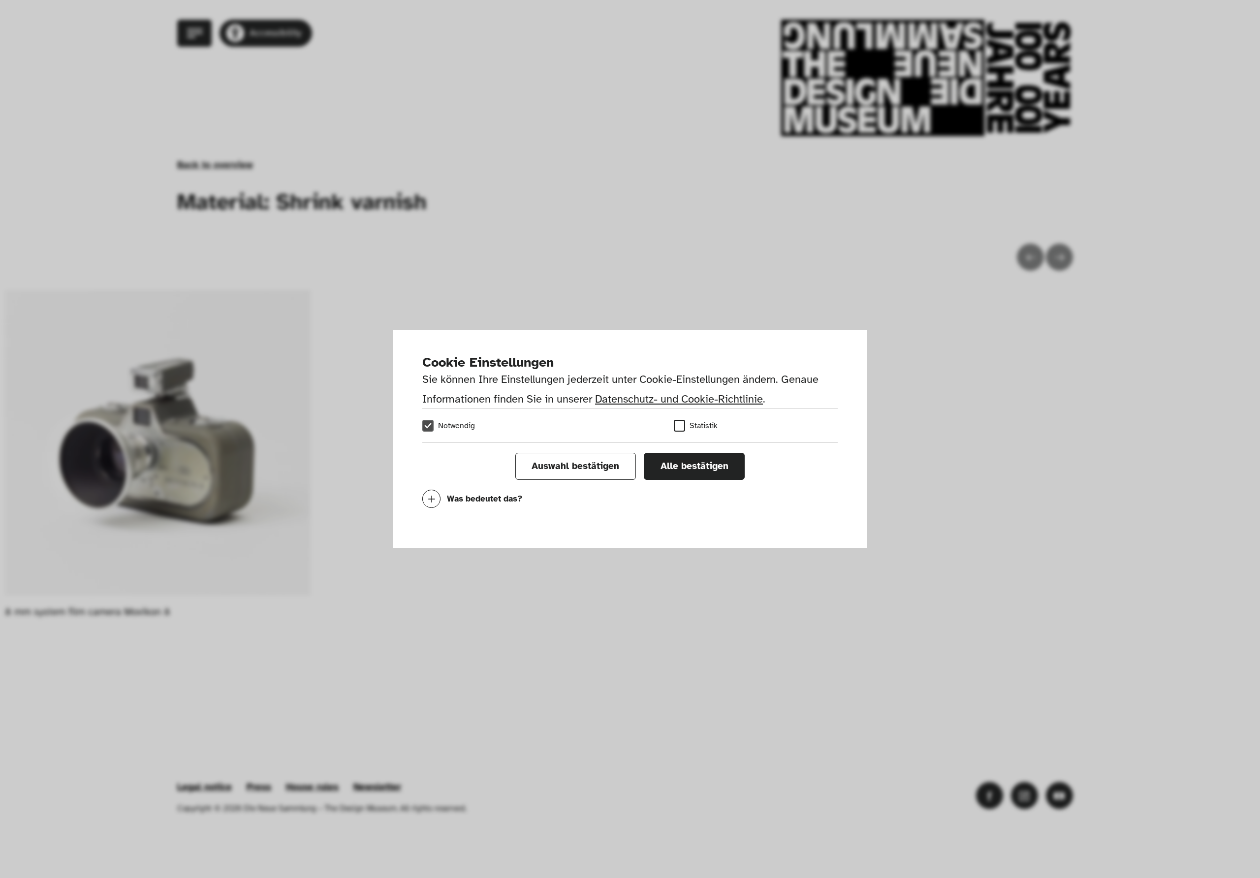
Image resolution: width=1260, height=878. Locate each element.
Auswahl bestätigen (575, 466)
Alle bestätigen (694, 466)
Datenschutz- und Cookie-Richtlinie (679, 399)
